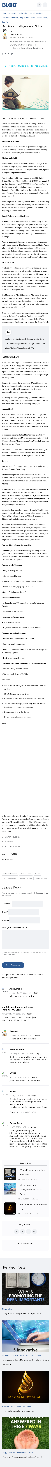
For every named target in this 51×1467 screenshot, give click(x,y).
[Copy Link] (12, 54)
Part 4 (20, 118)
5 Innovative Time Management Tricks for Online (31, 1189)
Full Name (6, 903)
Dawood (13, 1031)
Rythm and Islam (18, 48)
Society (12, 66)
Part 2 (9, 118)
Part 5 (26, 118)
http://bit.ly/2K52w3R (26, 1112)
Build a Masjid (34, 1144)
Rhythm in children (26, 45)
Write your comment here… (14, 928)
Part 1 (4, 118)
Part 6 (31, 118)
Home (5, 66)
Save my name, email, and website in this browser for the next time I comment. (25, 954)
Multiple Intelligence (20, 42)
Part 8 (42, 118)
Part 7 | (36, 118)
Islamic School (16, 1049)
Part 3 (15, 118)
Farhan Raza (15, 1123)
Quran (13, 45)
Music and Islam (38, 42)
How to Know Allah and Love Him (19, 1411)
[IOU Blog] (9, 4)
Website (5, 920)
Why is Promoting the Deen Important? (22, 1314)
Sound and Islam (35, 48)
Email (5, 912)
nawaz (12, 1091)
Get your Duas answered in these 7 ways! (22, 1457)
